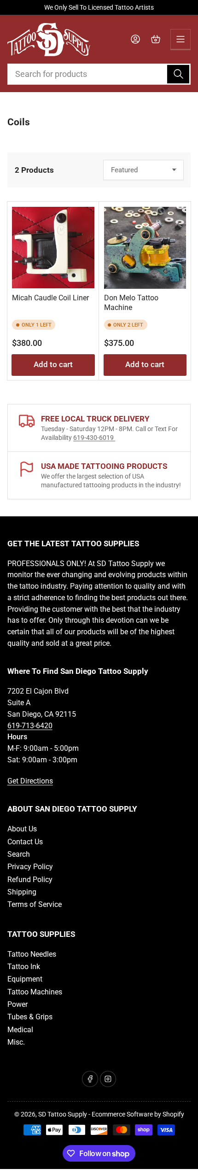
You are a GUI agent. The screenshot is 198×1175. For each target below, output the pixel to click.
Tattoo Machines (34, 992)
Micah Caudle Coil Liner (50, 297)
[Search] (178, 74)
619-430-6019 (94, 437)
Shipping (21, 892)
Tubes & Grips (29, 1016)
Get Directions (30, 781)
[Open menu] (180, 39)
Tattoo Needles (31, 954)
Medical (20, 1029)
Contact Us (25, 841)
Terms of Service (34, 904)
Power (17, 1004)
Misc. (16, 1042)
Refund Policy (29, 879)
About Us (22, 828)
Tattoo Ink (23, 966)
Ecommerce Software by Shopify (138, 1114)
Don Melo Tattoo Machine (131, 302)
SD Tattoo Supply (62, 1114)
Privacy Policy (30, 866)
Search (18, 854)
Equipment (24, 979)
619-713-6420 (29, 725)
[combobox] (99, 74)
